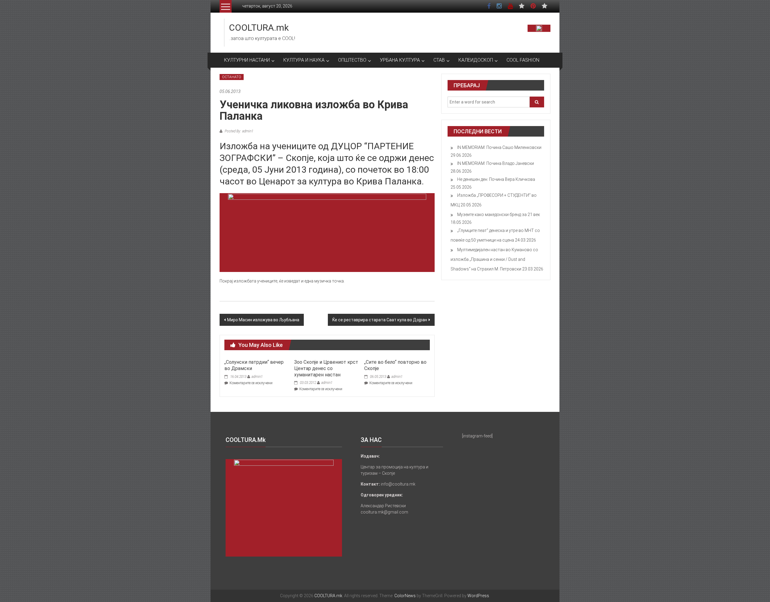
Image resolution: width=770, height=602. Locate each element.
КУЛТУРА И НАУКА (304, 60)
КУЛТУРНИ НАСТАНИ (247, 60)
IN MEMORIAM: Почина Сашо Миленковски (499, 147)
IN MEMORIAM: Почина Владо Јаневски (495, 163)
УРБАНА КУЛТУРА (400, 60)
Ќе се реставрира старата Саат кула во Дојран (379, 319)
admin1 (257, 377)
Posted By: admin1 (238, 131)
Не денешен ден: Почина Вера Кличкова (496, 179)
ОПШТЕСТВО (352, 60)
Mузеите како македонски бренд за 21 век (498, 214)
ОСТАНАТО (231, 77)
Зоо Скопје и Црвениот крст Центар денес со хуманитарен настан (326, 368)
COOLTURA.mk (259, 27)
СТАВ (439, 60)
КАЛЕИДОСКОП (475, 60)
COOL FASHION (523, 60)
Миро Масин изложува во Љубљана (263, 319)
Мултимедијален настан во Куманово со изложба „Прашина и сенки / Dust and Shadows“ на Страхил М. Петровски (494, 259)
